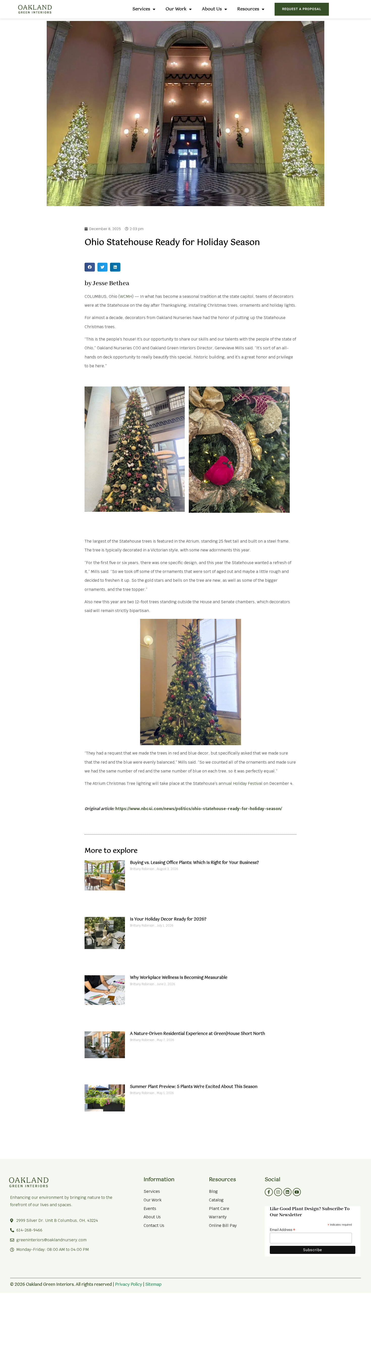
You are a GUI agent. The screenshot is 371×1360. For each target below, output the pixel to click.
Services (141, 9)
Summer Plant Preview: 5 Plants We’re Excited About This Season (193, 1086)
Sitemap (153, 1284)
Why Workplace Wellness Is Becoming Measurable (178, 977)
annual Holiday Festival (240, 783)
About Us (212, 9)
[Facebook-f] (269, 1192)
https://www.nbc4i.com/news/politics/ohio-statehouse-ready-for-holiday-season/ (198, 808)
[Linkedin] (287, 1192)
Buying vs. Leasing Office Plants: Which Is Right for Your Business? (194, 862)
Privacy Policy (128, 1284)
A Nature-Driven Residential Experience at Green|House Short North (197, 1033)
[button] (90, 267)
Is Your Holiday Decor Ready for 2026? (168, 919)
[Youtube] (297, 1192)
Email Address (282, 1229)
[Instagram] (278, 1192)
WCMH (126, 296)
